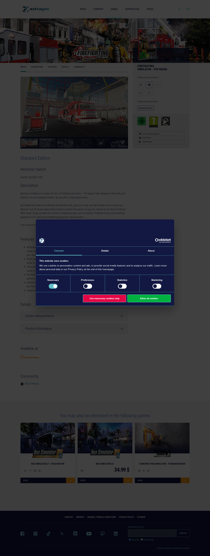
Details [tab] (105, 250)
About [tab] (151, 250)
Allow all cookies (149, 298)
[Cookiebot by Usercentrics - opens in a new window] (157, 240)
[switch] (87, 286)
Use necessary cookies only (104, 298)
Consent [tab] (58, 250)
